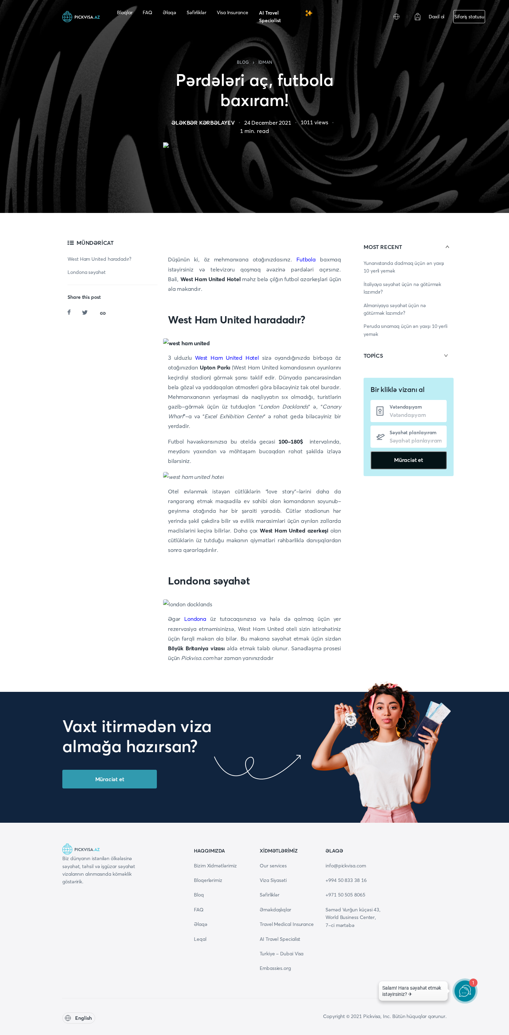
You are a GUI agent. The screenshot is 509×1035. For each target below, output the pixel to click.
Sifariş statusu (469, 17)
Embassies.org (275, 968)
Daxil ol (436, 17)
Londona (195, 618)
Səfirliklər (196, 12)
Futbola (306, 259)
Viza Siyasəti (273, 880)
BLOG (243, 62)
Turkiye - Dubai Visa (281, 954)
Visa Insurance (232, 12)
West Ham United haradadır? (99, 259)
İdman (265, 62)
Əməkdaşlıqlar (275, 910)
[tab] (409, 247)
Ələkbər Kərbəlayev (202, 122)
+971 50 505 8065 (345, 895)
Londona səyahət (87, 272)
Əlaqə (169, 12)
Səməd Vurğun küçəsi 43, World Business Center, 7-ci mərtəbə (353, 917)
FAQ (147, 12)
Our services (273, 866)
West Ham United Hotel (227, 357)
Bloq (199, 895)
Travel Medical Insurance (287, 924)
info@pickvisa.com (345, 866)
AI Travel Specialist (270, 17)
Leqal (200, 939)
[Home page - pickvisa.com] (81, 16)
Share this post (84, 297)
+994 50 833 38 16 (346, 880)
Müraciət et (408, 459)
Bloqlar (124, 12)
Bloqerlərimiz (208, 880)
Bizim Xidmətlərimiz (215, 866)
